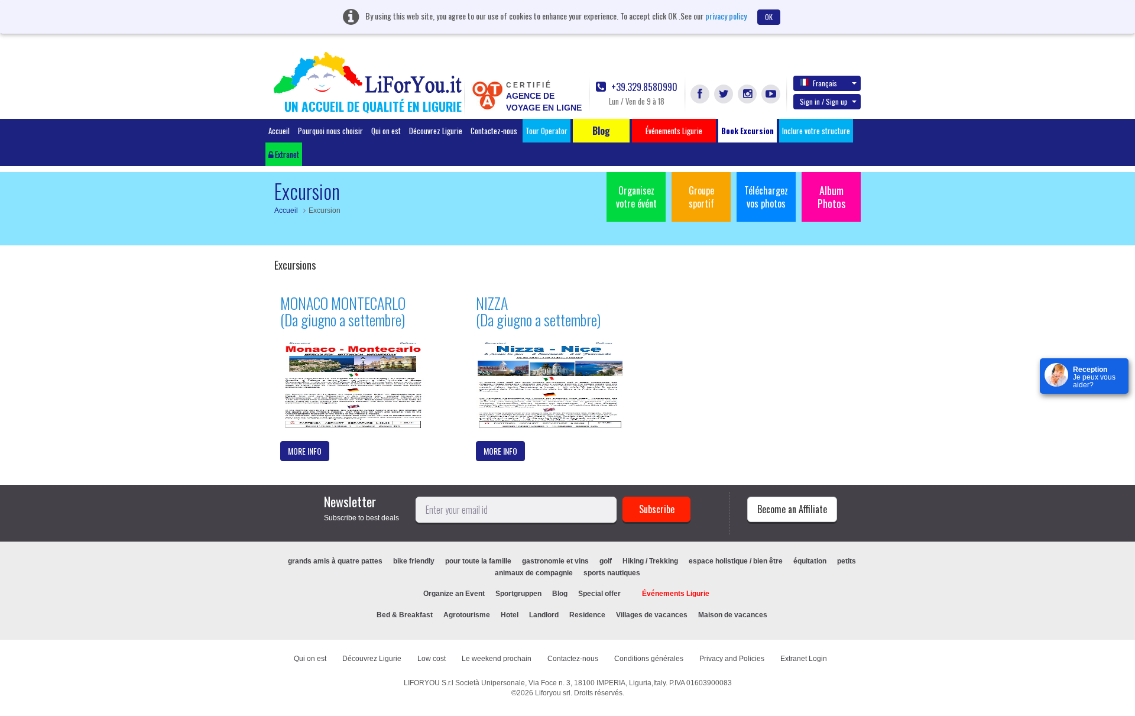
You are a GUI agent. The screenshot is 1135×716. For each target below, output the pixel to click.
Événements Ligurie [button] (674, 131)
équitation (809, 561)
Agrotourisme (466, 615)
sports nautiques (611, 573)
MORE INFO (305, 451)
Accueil (279, 131)
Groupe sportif (701, 196)
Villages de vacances (652, 615)
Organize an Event (454, 593)
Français (825, 83)
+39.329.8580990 (643, 87)
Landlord (544, 615)
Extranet (286, 154)
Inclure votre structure (816, 131)
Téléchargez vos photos (766, 196)
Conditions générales (648, 659)
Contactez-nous (494, 131)
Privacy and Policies (731, 659)
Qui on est (386, 131)
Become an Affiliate (792, 509)
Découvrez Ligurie (435, 131)
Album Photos (831, 197)
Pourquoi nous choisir (330, 131)
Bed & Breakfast (405, 615)
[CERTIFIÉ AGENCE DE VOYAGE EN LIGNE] (487, 94)
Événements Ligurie (675, 593)
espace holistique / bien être (736, 561)
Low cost (431, 659)
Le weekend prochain (496, 659)
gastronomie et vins (555, 561)
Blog (560, 593)
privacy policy (726, 15)
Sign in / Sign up (824, 101)
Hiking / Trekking (650, 561)
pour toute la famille (478, 561)
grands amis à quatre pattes (335, 561)
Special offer (599, 593)
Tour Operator (547, 131)
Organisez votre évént (636, 196)
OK (769, 17)
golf (605, 561)
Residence (587, 615)
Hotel (509, 615)
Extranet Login (803, 659)
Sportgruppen (518, 593)
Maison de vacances (732, 615)
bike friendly (413, 561)
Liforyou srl (552, 693)
